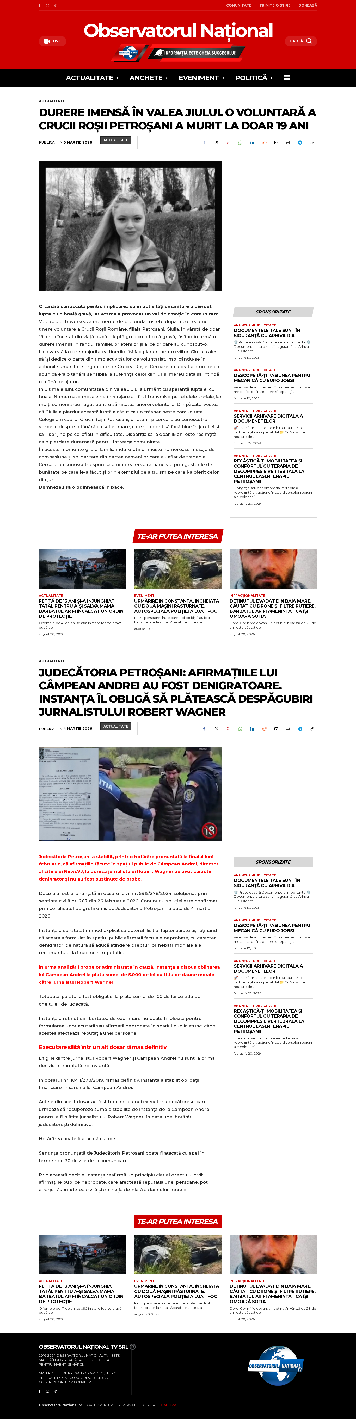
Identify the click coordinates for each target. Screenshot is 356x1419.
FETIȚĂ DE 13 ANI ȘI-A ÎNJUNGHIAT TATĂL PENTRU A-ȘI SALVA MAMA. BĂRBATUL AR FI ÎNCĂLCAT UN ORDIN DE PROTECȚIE (81, 608)
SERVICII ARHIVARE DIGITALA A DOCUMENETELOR (268, 418)
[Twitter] (216, 142)
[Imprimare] (288, 142)
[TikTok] (55, 5)
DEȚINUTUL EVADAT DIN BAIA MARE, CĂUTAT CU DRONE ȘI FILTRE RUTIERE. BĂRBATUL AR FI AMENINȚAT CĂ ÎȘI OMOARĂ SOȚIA (272, 608)
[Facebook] (39, 5)
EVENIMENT (144, 596)
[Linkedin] (252, 142)
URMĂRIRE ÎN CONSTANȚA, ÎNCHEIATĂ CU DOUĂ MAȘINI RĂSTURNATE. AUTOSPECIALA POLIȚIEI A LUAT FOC (176, 606)
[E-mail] (276, 142)
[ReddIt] (264, 142)
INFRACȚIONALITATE (247, 596)
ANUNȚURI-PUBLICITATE (255, 325)
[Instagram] (47, 5)
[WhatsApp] (240, 142)
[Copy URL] (312, 142)
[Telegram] (300, 142)
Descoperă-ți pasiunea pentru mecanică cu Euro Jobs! (272, 378)
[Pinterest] (228, 142)
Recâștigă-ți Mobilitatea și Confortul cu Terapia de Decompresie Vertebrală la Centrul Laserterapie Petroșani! (269, 471)
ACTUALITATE (52, 101)
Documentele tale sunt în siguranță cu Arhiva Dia (267, 333)
